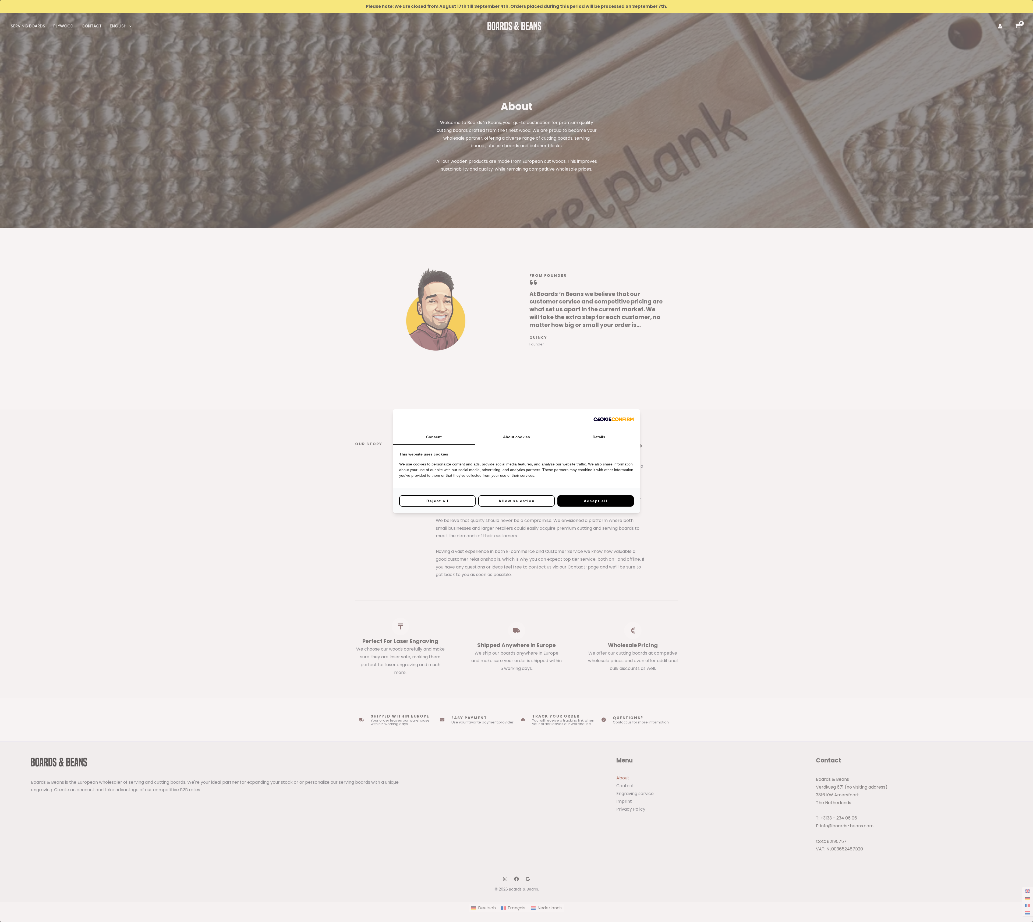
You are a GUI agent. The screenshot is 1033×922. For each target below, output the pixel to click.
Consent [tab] (434, 437)
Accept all (595, 501)
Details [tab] (599, 437)
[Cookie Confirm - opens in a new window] (613, 419)
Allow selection (516, 501)
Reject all (437, 501)
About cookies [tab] (516, 437)
